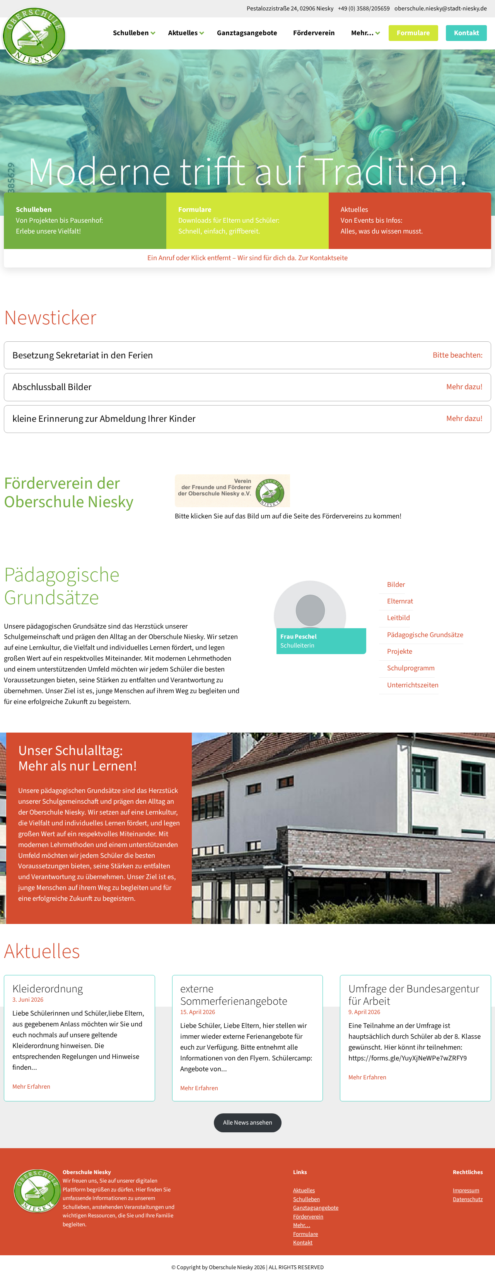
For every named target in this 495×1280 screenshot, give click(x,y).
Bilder (396, 584)
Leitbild (398, 618)
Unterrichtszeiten (413, 685)
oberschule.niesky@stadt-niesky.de (440, 8)
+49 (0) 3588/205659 (364, 8)
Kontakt (466, 33)
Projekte (399, 651)
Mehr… (362, 33)
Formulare (413, 33)
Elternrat (400, 601)
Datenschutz (468, 1199)
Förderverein (314, 33)
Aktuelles (183, 33)
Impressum (466, 1190)
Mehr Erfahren (31, 1086)
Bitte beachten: (458, 355)
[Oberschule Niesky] (34, 36)
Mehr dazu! (464, 387)
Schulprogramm (411, 668)
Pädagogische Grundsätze (425, 635)
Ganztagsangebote (247, 33)
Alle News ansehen (247, 1122)
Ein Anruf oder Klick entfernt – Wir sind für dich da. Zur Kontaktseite (247, 258)
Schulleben (131, 33)
